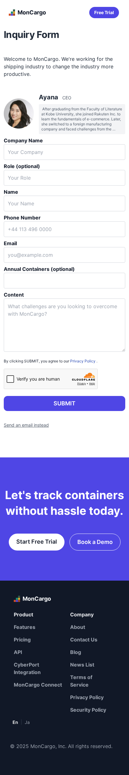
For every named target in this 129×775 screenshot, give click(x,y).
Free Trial (104, 12)
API (18, 652)
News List (82, 665)
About (77, 627)
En (15, 722)
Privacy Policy (82, 361)
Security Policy (88, 710)
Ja (27, 722)
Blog (75, 652)
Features (24, 627)
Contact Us (83, 639)
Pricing (22, 639)
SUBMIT (64, 403)
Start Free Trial (36, 541)
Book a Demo (95, 542)
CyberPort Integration (27, 668)
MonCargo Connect (38, 685)
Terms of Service (81, 681)
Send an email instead (26, 425)
